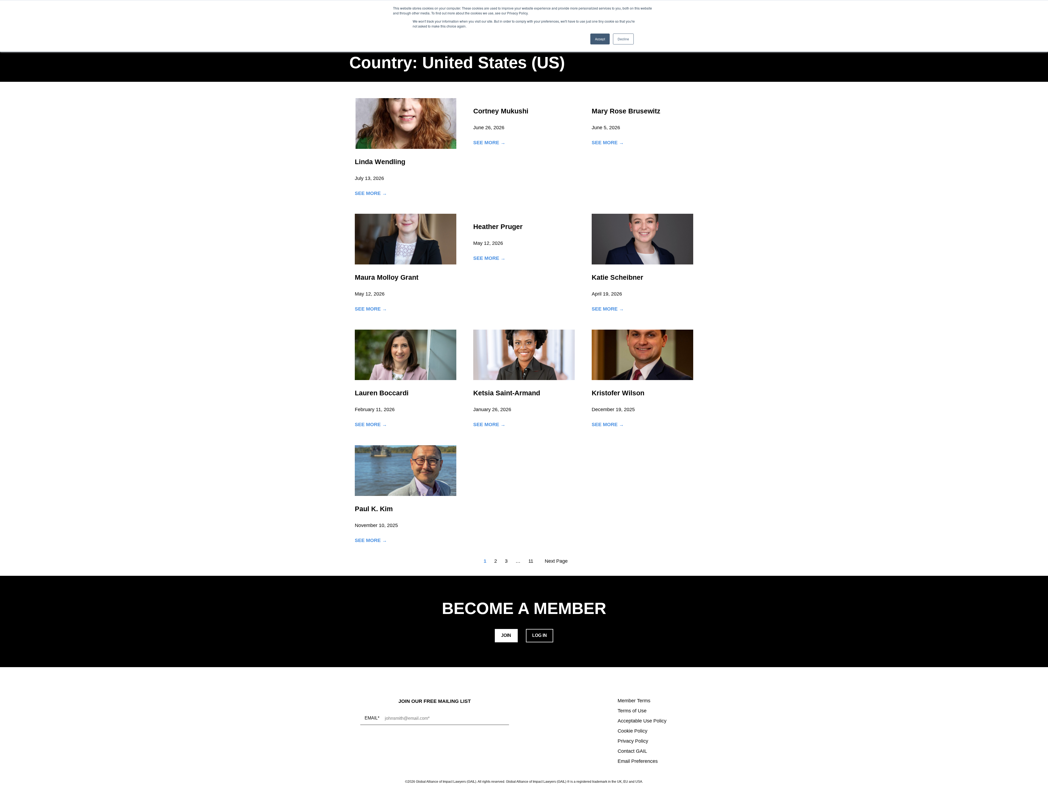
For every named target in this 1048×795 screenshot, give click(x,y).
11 (530, 561)
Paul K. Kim (374, 509)
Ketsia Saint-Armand (506, 393)
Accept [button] (600, 39)
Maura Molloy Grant (386, 277)
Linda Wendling (380, 161)
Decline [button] (623, 39)
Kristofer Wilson (618, 393)
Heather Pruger (498, 226)
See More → (371, 193)
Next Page (556, 561)
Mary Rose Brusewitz (626, 111)
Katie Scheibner (617, 277)
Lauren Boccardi (382, 393)
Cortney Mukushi (500, 111)
